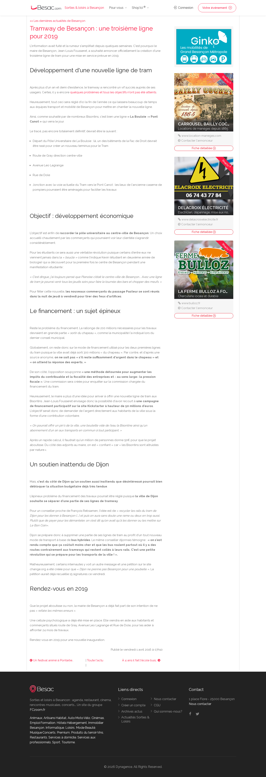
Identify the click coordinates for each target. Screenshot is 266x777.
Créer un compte (133, 705)
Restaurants (38, 737)
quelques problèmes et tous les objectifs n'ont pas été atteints (113, 92)
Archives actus (131, 711)
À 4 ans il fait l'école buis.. (140, 660)
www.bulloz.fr (190, 303)
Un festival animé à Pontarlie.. (52, 660)
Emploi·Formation (42, 723)
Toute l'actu (95, 660)
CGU (157, 705)
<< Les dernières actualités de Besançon (57, 21)
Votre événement (215, 8)
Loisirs (70, 727)
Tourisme (68, 742)
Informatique (55, 727)
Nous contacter (165, 699)
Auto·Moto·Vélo (79, 718)
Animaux (36, 718)
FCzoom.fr (37, 710)
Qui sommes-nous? (168, 711)
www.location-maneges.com (201, 135)
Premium (63, 732)
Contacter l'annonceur (197, 140)
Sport (56, 742)
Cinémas (98, 718)
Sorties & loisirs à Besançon (84, 8)
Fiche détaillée (202, 148)
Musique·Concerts (42, 732)
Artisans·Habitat (55, 718)
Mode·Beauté (85, 727)
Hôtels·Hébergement (72, 723)
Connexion (185, 8)
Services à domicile (62, 737)
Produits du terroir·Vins (87, 732)
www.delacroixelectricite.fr (199, 219)
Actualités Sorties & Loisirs (135, 719)
